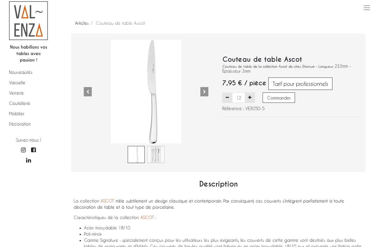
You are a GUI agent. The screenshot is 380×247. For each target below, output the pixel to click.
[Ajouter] (250, 97)
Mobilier (16, 113)
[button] (88, 92)
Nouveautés (20, 72)
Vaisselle (17, 82)
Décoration (20, 123)
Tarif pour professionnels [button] (300, 84)
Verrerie (16, 92)
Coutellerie (19, 103)
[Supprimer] (227, 97)
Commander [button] (279, 97)
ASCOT (108, 200)
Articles (82, 23)
